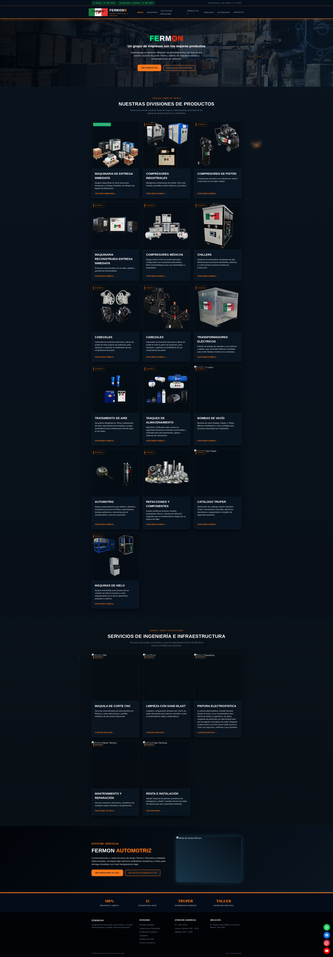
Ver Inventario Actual (107, 873)
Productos (193, 11)
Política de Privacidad (166, 12)
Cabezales (143, 935)
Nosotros (152, 12)
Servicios (209, 12)
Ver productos (149, 68)
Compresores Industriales (149, 928)
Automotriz (223, 12)
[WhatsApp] (327, 927)
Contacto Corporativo (179, 68)
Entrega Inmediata (146, 925)
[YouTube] (327, 951)
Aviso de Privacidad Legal (233, 953)
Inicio (140, 12)
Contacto (238, 12)
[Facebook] (327, 935)
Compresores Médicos (148, 932)
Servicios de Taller (146, 939)
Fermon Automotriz (147, 943)
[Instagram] (327, 943)
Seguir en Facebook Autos (142, 873)
